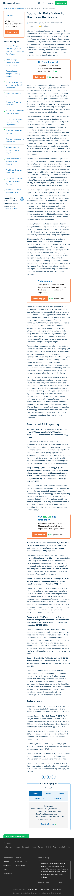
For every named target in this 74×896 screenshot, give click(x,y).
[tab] (35, 793)
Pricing (34, 847)
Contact (48, 847)
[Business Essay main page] (12, 3)
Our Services (7, 847)
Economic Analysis (10, 209)
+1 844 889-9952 (20, 861)
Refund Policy (32, 889)
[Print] (43, 777)
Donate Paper (7, 873)
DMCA (5, 869)
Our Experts (25, 847)
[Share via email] (48, 777)
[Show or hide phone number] (39, 3)
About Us (17, 847)
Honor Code (62, 847)
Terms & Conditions (19, 889)
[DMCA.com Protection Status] (41, 882)
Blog (69, 847)
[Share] (54, 777)
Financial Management (54, 23)
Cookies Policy (56, 889)
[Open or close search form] (44, 3)
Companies (7, 865)
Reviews (40, 847)
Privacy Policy (44, 889)
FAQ (54, 847)
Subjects (6, 861)
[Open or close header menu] (69, 3)
